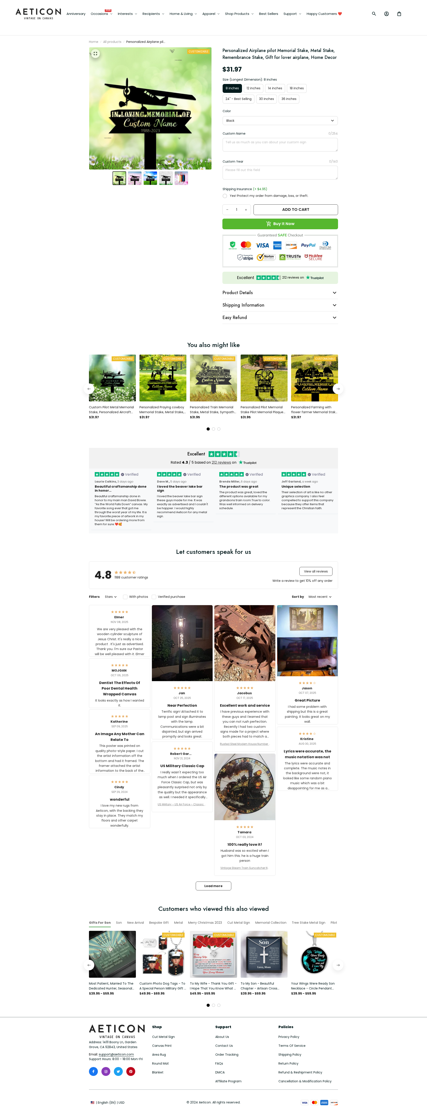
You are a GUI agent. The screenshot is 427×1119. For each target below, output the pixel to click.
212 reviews (221, 462)
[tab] (208, 429)
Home (93, 42)
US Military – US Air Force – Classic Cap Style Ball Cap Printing (182, 804)
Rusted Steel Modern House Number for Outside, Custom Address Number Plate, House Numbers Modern (245, 744)
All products (112, 42)
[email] (116, 1054)
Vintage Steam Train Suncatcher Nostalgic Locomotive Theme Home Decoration (244, 868)
